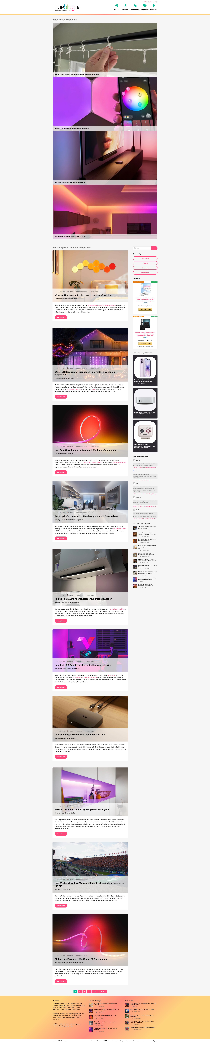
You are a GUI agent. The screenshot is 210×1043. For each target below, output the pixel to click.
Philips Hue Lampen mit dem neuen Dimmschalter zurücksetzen (147, 572)
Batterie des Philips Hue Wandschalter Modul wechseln (146, 554)
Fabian (71, 291)
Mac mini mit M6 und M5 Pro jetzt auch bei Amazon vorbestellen (144, 412)
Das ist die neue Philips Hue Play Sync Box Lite (70, 182)
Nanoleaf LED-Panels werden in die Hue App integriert (72, 128)
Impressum (145, 1041)
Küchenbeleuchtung (119, 462)
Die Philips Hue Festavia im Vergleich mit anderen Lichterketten (147, 533)
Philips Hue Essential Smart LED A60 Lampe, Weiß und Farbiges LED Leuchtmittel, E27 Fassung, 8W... (145, 299)
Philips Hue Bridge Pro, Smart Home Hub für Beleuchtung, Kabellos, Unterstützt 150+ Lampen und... (145, 334)
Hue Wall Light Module (116, 609)
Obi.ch (94, 389)
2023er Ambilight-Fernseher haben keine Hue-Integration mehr (147, 578)
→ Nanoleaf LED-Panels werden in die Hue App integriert (145, 467)
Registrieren (145, 273)
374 (95, 991)
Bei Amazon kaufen (146, 309)
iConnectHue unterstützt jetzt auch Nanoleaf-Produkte (105, 1004)
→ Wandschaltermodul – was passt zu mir (142, 480)
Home (92, 1041)
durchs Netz (111, 675)
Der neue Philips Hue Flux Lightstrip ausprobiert (142, 1027)
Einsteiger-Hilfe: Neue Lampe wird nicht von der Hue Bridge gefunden (147, 560)
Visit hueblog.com (148, 1)
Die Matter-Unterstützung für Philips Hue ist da (147, 566)
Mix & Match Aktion (119, 529)
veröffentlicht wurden (74, 389)
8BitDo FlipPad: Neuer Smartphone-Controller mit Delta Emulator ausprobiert (144, 446)
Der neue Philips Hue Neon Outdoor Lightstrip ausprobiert (142, 1015)
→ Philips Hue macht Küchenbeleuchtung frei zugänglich (145, 494)
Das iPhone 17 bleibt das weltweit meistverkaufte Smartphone (145, 380)
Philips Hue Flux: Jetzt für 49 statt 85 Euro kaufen (70, 236)
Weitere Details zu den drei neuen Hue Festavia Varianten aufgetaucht (77, 74)
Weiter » (103, 991)
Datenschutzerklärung (117, 1041)
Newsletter (145, 258)
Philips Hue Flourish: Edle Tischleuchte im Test (142, 1009)
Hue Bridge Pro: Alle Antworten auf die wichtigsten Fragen (147, 540)
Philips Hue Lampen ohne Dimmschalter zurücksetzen (145, 585)
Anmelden (145, 268)
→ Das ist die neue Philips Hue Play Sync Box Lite (144, 518)
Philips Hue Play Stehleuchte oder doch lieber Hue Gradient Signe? (143, 1004)
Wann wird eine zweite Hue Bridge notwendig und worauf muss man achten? (147, 547)
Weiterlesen (61, 317)
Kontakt (145, 263)
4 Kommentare (79, 595)
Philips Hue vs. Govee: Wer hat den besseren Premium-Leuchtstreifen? (142, 1022)
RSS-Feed (106, 1041)
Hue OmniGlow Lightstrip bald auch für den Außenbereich (105, 1016)
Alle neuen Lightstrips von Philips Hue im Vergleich (147, 527)
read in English (95, 291)
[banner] (67, 7)
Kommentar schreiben (81, 291)
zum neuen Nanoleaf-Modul (93, 462)
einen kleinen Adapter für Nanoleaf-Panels (102, 305)
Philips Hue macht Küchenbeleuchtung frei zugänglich (105, 1022)
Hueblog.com (64, 1026)
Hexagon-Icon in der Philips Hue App (85, 677)
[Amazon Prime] (145, 303)
